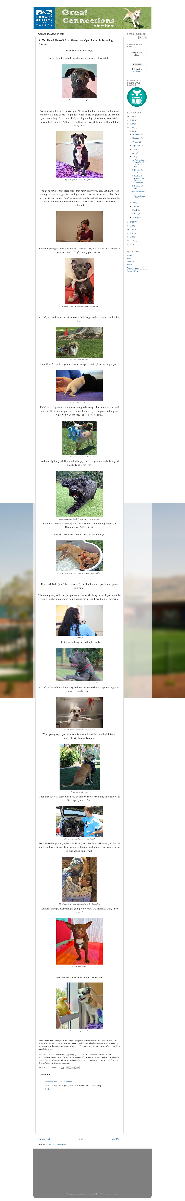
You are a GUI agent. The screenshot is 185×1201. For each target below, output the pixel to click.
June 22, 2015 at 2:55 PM (63, 1081)
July (134, 153)
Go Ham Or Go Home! (137, 171)
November (136, 138)
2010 (132, 237)
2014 (132, 222)
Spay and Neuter (133, 271)
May (134, 202)
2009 (132, 240)
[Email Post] (62, 1067)
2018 (132, 120)
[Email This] (67, 1067)
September (136, 145)
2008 (132, 244)
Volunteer (130, 261)
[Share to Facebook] (75, 1067)
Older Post (115, 1138)
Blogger (116, 1194)
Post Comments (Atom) (57, 1144)
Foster (129, 264)
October (135, 142)
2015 (132, 131)
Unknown (49, 1081)
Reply (47, 1089)
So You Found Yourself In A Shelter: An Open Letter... (138, 179)
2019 (132, 116)
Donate (130, 258)
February (135, 214)
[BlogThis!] (70, 1067)
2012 (132, 229)
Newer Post (44, 1138)
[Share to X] (72, 1067)
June (134, 156)
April (134, 206)
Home (80, 1138)
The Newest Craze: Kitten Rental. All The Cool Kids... (139, 163)
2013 (132, 226)
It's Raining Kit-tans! (138, 187)
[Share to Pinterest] (78, 1067)
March (135, 210)
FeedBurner (137, 71)
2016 (132, 127)
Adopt (129, 255)
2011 (132, 233)
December (136, 134)
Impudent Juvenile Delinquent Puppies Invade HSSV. (138, 194)
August (135, 149)
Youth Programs (133, 268)
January (135, 217)
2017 (132, 124)
